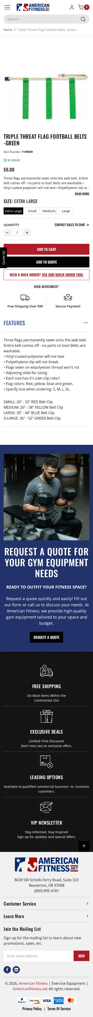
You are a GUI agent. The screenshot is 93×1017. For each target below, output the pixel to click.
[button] (46, 323)
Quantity (11, 225)
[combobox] (46, 19)
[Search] (83, 19)
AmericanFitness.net (30, 988)
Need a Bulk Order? (46, 274)
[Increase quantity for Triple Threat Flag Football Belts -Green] (27, 232)
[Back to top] (84, 846)
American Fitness (33, 983)
